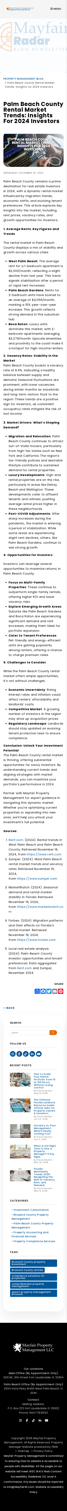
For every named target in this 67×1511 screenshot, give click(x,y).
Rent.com (16, 840)
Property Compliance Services (34, 1241)
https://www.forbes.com (36, 940)
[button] (13, 1054)
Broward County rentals (27, 1270)
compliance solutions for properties (28, 1277)
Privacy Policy (43, 1451)
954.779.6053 (38, 1413)
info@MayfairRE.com (20, 1487)
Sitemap (23, 1451)
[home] (20, 9)
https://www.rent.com (44, 854)
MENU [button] (57, 9)
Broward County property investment (28, 1263)
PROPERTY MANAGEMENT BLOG (23, 78)
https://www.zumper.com (37, 879)
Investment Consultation (31, 1210)
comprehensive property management (28, 1285)
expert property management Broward (31, 1293)
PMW (55, 1447)
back (10, 1008)
